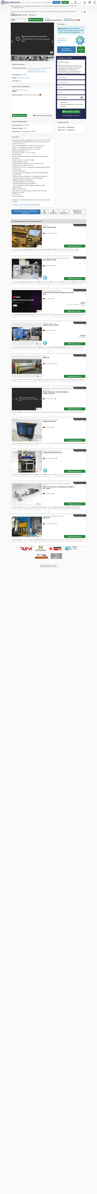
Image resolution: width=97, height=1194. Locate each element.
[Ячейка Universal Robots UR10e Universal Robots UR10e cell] (27, 461)
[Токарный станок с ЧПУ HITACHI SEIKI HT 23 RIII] (27, 334)
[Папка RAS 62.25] (27, 366)
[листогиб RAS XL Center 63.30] (27, 236)
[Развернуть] (48, 254)
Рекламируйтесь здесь (49, 566)
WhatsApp (81, 50)
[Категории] (22, 2)
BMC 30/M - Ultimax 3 (24, 78)
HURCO (25, 75)
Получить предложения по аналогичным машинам (71, 105)
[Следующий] (52, 41)
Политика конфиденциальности (71, 115)
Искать (57, 2)
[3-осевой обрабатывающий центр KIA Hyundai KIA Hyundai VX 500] (27, 269)
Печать (44, 213)
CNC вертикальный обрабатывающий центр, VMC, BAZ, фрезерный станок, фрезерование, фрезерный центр (40, 69)
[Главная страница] (11, 6)
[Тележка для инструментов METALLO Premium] (27, 430)
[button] (94, 2)
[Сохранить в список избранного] (82, 12)
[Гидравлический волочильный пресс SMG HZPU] (27, 526)
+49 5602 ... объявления (67, 127)
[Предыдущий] (12, 41)
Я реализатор (64, 102)
